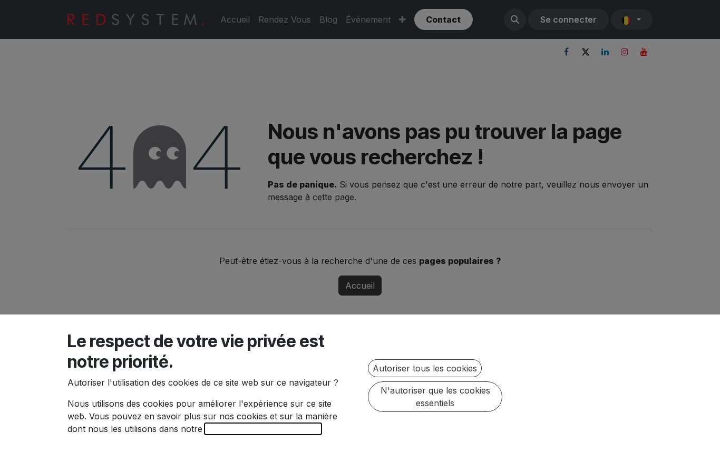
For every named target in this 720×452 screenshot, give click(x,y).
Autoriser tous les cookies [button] (425, 368)
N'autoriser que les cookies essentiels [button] (435, 396)
